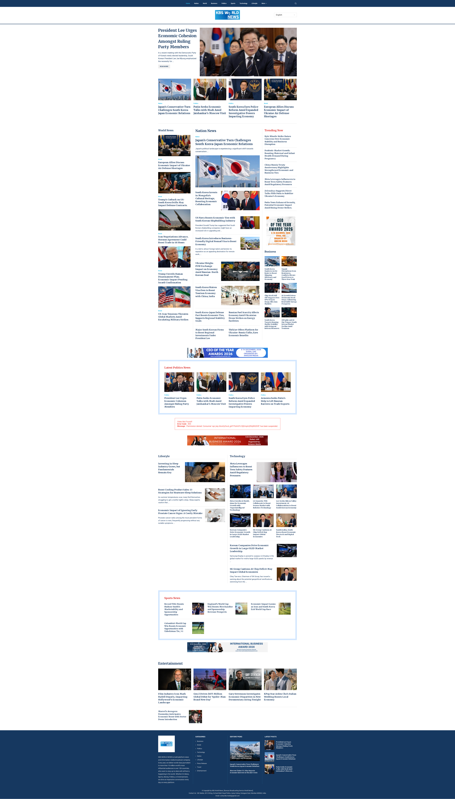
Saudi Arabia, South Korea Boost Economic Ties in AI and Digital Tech (286, 533)
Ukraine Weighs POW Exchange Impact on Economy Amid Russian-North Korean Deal (206, 269)
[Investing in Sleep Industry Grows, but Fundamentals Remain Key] (205, 472)
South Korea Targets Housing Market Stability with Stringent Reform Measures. (272, 324)
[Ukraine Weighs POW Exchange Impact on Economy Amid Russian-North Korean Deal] (240, 271)
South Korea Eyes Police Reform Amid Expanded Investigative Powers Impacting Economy (242, 402)
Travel (199, 767)
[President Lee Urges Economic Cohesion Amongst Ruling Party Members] (248, 52)
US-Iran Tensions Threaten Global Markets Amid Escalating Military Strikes (173, 317)
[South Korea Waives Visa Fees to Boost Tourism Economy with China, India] (240, 295)
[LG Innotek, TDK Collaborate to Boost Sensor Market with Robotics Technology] (263, 497)
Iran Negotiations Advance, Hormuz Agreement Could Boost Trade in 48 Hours (173, 239)
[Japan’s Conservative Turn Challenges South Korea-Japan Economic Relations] (174, 97)
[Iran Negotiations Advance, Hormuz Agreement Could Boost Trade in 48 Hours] (174, 226)
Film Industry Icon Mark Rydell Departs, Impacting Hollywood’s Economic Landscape (172, 698)
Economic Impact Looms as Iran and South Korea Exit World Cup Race (263, 606)
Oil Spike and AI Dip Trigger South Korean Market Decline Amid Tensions (289, 324)
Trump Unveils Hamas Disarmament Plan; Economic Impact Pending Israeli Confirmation (172, 278)
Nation (196, 3)
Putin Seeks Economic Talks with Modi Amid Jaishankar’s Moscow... (284, 769)
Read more (164, 66)
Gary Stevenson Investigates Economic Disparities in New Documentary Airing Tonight (245, 696)
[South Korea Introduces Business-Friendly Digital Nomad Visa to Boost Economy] (250, 243)
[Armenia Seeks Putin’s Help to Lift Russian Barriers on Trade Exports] (276, 388)
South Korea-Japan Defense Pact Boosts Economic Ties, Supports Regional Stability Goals (210, 316)
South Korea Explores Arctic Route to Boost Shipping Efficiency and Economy (271, 274)
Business (214, 3)
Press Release (202, 763)
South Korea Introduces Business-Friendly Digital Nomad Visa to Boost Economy (215, 241)
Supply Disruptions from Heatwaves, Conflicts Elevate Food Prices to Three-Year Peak (289, 274)
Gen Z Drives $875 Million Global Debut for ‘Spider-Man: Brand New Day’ (209, 696)
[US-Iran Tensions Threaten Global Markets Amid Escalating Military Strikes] (174, 303)
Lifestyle (254, 3)
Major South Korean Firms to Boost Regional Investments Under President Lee (209, 333)
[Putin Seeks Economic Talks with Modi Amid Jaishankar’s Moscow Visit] (209, 97)
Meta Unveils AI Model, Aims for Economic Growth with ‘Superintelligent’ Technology (239, 505)
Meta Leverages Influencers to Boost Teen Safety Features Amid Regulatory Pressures (280, 182)
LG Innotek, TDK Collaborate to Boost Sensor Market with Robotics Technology (262, 504)
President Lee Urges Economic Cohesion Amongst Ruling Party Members (176, 402)
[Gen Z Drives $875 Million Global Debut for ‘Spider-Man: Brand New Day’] (209, 685)
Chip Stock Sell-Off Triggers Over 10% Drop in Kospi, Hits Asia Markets (272, 300)
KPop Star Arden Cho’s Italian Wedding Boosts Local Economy (280, 696)
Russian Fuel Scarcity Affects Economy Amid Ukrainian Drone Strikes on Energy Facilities (244, 316)
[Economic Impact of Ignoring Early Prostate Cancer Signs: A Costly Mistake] (215, 515)
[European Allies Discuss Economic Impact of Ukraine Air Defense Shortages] (280, 98)
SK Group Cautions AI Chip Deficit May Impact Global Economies (262, 533)
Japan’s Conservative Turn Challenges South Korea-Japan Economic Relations (174, 110)
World (205, 3)
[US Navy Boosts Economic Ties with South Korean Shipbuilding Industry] (250, 222)
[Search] (295, 4)
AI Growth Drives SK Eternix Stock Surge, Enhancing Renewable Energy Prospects (289, 300)
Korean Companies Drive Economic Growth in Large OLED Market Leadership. (240, 533)
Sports (233, 3)
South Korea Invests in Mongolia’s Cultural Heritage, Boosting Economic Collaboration (206, 198)
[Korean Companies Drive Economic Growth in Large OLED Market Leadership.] (240, 526)
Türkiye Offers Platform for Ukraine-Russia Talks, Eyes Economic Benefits (243, 332)
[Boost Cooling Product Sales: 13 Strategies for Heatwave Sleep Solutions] (215, 494)
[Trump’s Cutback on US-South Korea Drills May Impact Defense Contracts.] (174, 189)
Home (188, 3)
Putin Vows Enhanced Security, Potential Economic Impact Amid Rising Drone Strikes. (280, 205)
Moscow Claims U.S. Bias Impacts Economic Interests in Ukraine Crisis (243, 772)
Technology (243, 3)
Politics (224, 3)
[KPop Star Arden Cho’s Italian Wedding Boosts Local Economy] (280, 685)
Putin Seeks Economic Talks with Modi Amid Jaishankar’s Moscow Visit (209, 110)
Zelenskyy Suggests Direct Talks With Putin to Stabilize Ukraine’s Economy (279, 193)
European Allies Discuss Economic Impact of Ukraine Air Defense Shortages (174, 165)
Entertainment (201, 771)
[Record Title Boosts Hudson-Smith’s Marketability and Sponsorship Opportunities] (198, 609)
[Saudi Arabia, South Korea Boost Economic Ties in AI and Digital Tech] (286, 526)
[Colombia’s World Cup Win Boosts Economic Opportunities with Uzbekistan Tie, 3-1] (198, 628)
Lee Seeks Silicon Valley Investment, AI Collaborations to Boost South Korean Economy (286, 504)
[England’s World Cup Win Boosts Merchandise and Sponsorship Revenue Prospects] (241, 609)
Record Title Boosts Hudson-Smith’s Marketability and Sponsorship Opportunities (174, 609)
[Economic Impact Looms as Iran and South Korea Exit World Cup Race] (285, 609)
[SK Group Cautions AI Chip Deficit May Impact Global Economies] (263, 526)
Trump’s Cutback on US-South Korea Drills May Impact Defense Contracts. (172, 202)
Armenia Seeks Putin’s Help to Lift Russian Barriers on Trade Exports (275, 401)
